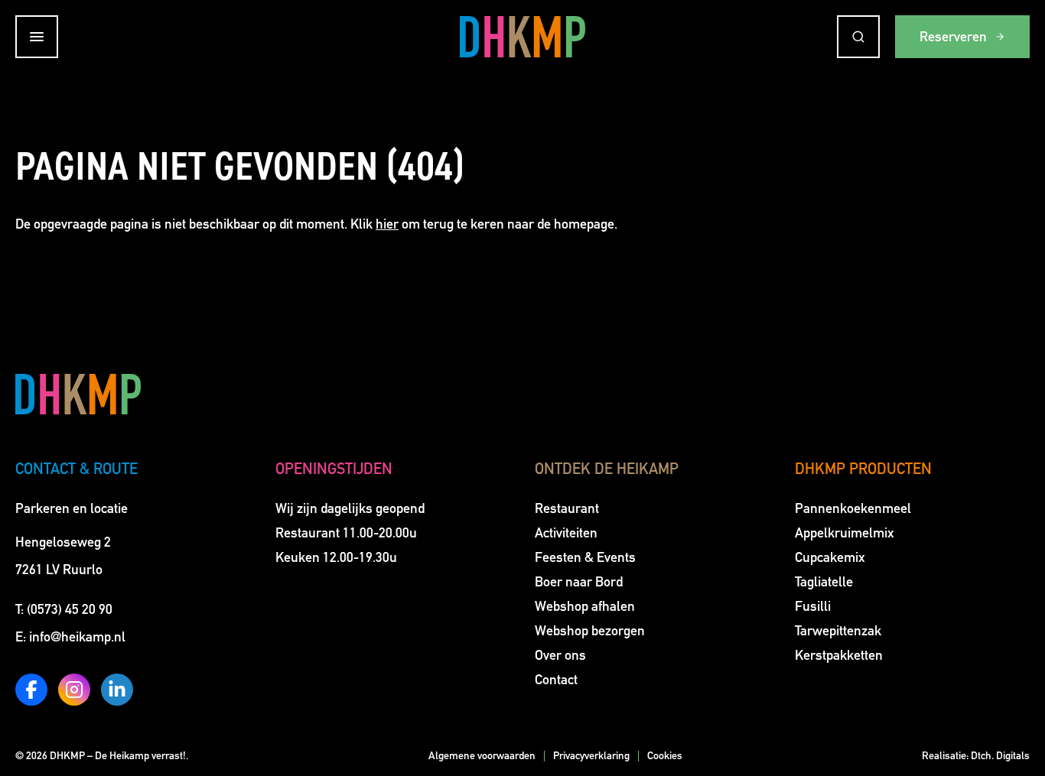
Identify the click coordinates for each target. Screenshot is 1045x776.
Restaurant (567, 508)
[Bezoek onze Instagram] (74, 690)
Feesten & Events (585, 557)
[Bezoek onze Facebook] (31, 690)
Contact (556, 679)
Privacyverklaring (591, 755)
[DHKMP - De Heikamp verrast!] (522, 36)
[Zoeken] (858, 36)
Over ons (560, 655)
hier (387, 224)
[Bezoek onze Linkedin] (117, 690)
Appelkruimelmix (844, 532)
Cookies (664, 755)
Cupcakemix (830, 557)
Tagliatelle (824, 581)
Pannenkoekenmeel (853, 508)
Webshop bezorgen (590, 630)
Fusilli (813, 606)
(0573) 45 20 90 (69, 609)
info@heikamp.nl (77, 636)
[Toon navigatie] (36, 36)
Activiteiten (566, 532)
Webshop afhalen (585, 606)
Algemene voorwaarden (482, 755)
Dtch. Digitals (1000, 755)
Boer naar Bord (579, 581)
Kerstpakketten (839, 655)
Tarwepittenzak (838, 630)
